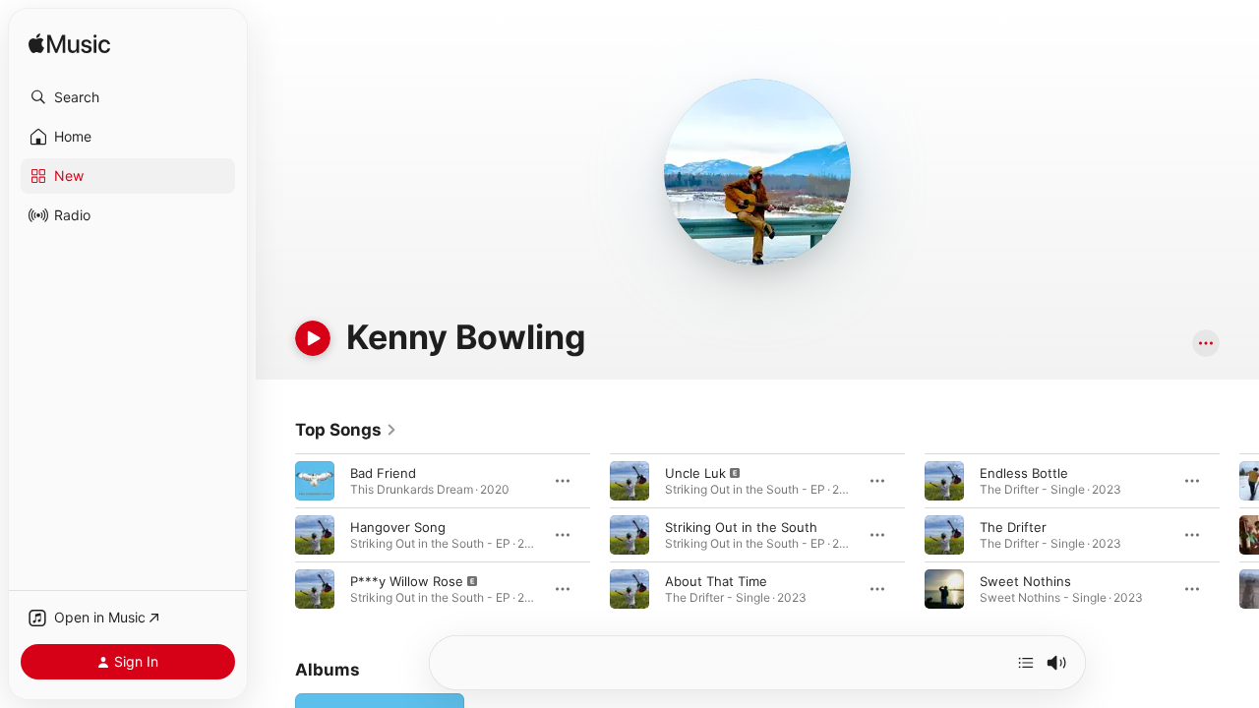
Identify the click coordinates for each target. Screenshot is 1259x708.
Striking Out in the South (741, 527)
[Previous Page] (275, 534)
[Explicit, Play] (314, 589)
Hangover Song (398, 527)
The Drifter (1013, 527)
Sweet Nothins (1025, 581)
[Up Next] (1026, 663)
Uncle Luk (695, 473)
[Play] (312, 338)
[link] (346, 430)
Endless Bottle (1024, 473)
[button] (128, 97)
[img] (69, 44)
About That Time (716, 581)
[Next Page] (1239, 534)
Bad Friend (383, 473)
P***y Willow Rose (406, 581)
